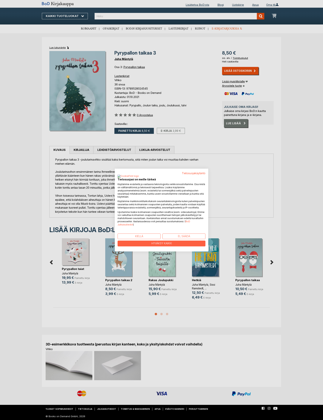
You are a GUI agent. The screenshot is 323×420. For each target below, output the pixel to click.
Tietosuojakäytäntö (193, 173)
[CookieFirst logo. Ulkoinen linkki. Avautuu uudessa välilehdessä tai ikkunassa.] (128, 176)
